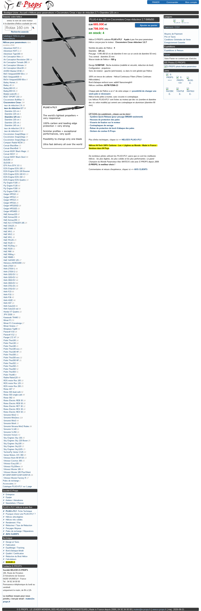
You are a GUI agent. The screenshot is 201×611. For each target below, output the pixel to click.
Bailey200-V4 (9, 91)
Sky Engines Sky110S (13, 449)
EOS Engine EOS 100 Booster (17, 171)
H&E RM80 (8, 257)
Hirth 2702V (9, 266)
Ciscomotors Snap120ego (14, 140)
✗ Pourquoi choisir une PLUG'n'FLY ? (19, 514)
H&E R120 (8, 243)
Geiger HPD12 (10, 197)
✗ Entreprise (8, 494)
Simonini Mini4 (10, 423)
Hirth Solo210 (9, 306)
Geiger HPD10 (10, 194)
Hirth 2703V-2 (9, 272)
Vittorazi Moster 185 (12, 469)
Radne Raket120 (11, 377)
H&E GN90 (8, 228)
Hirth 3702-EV (9, 289)
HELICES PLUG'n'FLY (132, 140)
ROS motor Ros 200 (12, 386)
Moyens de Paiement (173, 34)
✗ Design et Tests (11, 542)
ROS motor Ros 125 (12, 383)
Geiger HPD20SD (11, 206)
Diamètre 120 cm (12, 114)
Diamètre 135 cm (12, 123)
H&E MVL (8, 237)
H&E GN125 (9, 226)
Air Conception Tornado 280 (15, 62)
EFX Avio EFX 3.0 (11, 165)
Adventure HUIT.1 (11, 51)
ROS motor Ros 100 (12, 380)
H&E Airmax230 (10, 217)
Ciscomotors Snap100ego (14, 134)
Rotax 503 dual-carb (12, 392)
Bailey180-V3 (9, 88)
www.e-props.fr (159, 609)
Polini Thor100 (10, 340)
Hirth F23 (7, 292)
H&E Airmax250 (10, 220)
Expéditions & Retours (173, 50)
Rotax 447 (8, 389)
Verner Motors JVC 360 (13, 455)
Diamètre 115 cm (12, 111)
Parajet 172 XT (10, 337)
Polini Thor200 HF (11, 360)
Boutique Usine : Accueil (15, 12)
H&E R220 (8, 249)
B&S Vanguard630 (11, 77)
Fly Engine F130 (11, 186)
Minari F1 (7, 320)
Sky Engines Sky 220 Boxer (16, 441)
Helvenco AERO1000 (12, 263)
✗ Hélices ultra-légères (13, 517)
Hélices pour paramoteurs (41, 12)
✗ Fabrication (9, 545)
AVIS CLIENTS (140, 169)
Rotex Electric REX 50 (13, 412)
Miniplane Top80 (10, 329)
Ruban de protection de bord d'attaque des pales (112, 128)
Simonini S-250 (10, 432)
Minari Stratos (9, 326)
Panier (167, 54)
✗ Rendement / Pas (12, 523)
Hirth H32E (8, 300)
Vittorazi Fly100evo (12, 466)
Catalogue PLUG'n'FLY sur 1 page (17, 486)
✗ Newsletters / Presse (13, 503)
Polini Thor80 (9, 375)
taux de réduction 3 (12, 131)
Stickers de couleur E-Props (103, 131)
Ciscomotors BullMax (13, 100)
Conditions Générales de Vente (177, 39)
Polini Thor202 (10, 363)
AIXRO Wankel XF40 (13, 71)
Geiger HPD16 (10, 203)
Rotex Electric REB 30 (13, 400)
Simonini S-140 (10, 429)
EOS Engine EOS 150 (13, 177)
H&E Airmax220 (10, 214)
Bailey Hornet (9, 82)
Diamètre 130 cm (12, 120)
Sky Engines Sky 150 (13, 438)
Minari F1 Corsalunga (13, 323)
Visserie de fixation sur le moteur (105, 122)
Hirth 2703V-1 (9, 269)
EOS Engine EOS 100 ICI (15, 174)
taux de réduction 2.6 (13, 105)
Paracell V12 (9, 335)
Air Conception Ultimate (14, 65)
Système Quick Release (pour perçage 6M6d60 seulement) (116, 117)
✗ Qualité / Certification (13, 553)
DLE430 (7, 163)
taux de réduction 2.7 (88, 12)
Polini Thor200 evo (11, 357)
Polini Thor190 (10, 346)
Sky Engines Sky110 (12, 446)
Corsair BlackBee (11, 145)
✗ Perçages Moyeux (12, 528)
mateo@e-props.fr (142, 609)
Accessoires (8, 484)
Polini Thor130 (10, 343)
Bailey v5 (7, 85)
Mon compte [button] (191, 2)
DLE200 (7, 160)
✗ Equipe (7, 497)
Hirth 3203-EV (9, 277)
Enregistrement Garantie (174, 42)
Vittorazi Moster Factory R (15, 478)
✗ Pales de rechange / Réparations (18, 531)
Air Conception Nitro (12, 57)
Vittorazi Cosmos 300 (13, 461)
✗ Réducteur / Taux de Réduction (17, 525)
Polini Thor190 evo (11, 349)
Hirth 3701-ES (9, 286)
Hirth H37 (7, 303)
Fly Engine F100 (11, 183)
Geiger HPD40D (10, 211)
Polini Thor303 (10, 372)
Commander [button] (172, 2)
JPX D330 (8, 314)
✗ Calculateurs (9, 559)
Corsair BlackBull (11, 148)
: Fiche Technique (17, 511)
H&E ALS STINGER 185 (14, 223)
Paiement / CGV (172, 27)
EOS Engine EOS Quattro (15, 180)
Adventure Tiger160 (12, 54)
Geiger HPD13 (10, 200)
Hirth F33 (7, 294)
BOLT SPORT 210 (11, 97)
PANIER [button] (156, 2)
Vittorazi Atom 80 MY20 (14, 458)
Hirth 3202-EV (9, 274)
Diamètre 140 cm (12, 125)
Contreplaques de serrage (101, 125)
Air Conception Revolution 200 (16, 59)
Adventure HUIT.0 (11, 48)
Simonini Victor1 (11, 435)
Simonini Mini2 (10, 415)
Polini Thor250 (10, 366)
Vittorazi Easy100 (11, 463)
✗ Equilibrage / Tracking (13, 548)
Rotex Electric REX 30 (13, 409)
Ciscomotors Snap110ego (14, 137)
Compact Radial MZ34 (13, 143)
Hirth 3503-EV (9, 283)
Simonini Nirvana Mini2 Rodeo (16, 426)
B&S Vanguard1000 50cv (14, 74)
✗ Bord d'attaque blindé (13, 551)
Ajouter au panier (148, 25)
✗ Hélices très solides (13, 520)
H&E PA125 (9, 240)
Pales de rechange (11, 481)
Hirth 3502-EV (9, 280)
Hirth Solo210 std (11, 309)
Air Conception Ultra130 (14, 68)
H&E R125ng (9, 246)
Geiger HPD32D (10, 208)
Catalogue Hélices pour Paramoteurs (14, 37)
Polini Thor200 (10, 355)
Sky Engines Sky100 (12, 443)
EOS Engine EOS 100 (13, 168)
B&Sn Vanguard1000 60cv (15, 79)
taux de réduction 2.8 (13, 128)
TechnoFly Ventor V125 (13, 452)
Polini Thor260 (10, 369)
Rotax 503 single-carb (13, 395)
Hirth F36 (7, 297)
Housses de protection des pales (105, 120)
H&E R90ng (9, 254)
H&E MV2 (8, 234)
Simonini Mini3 (10, 421)
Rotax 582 (8, 398)
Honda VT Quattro (11, 312)
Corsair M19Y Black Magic (15, 151)
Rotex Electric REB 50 (13, 403)
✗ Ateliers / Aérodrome (13, 500)
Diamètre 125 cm (108, 12)
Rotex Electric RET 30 (13, 406)
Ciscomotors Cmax (66, 12)
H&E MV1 (8, 231)
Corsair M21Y (9, 154)
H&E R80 (7, 251)
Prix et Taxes (170, 37)
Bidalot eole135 (10, 94)
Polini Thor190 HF (11, 352)
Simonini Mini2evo (11, 418)
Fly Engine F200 (11, 188)
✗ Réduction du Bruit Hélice (15, 556)
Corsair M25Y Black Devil (14, 157)
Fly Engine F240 (11, 191)
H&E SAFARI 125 (11, 260)
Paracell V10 (9, 332)
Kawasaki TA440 (11, 317)
